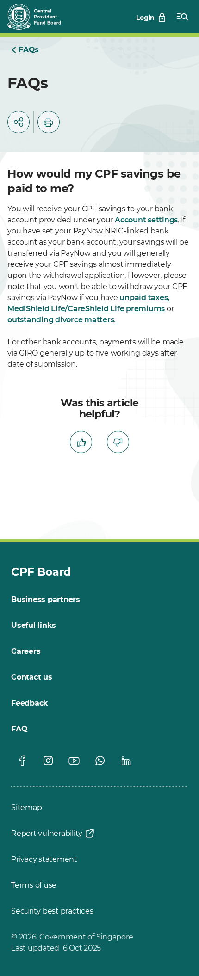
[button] (18, 122)
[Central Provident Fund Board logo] (39, 16)
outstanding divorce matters (60, 319)
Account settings (146, 219)
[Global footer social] (22, 760)
